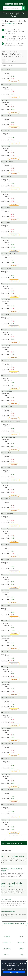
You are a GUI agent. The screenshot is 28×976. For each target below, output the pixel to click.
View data (14, 82)
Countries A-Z (7, 942)
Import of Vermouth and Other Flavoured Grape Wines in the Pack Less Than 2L (12, 885)
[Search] (23, 8)
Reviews (6, 955)
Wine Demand (6, 899)
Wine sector (9, 23)
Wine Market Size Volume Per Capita (11, 870)
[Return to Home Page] (14, 3)
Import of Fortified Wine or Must (12, 856)
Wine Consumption (8, 912)
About (21, 936)
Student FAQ (21, 942)
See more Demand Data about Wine (14, 923)
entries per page (10, 61)
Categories (7, 936)
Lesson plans (6, 948)
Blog (21, 955)
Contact (21, 948)
